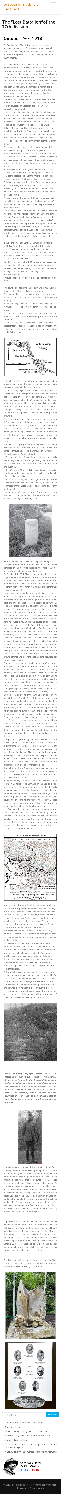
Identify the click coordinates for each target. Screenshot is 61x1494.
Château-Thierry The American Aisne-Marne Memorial (31, 1451)
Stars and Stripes (13, 1427)
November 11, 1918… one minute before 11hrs (27, 1435)
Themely (40, 1488)
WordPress (51, 1484)
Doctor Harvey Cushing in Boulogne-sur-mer (26, 1431)
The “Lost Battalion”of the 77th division (28, 24)
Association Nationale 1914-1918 (21, 7)
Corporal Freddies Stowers (18, 1440)
